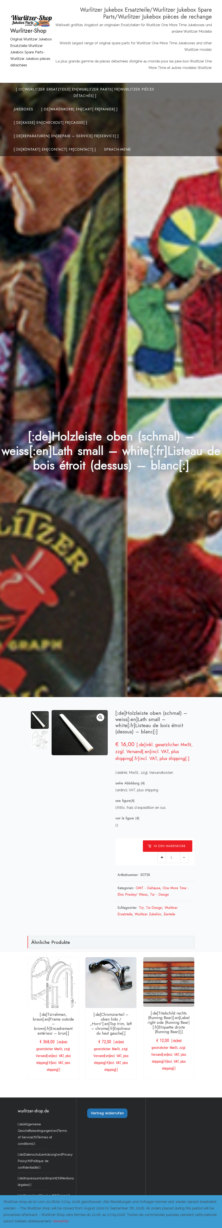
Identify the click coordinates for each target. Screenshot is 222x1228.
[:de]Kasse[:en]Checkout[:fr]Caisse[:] (50, 122)
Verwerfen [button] (60, 1221)
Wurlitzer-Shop (28, 31)
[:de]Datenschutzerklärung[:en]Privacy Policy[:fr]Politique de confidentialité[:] (45, 1161)
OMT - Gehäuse (148, 888)
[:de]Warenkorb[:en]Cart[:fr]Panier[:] (79, 109)
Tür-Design (154, 907)
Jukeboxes (23, 109)
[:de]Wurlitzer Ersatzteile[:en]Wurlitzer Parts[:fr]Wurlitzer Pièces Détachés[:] (85, 92)
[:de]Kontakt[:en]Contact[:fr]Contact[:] (55, 149)
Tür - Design (159, 894)
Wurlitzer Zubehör (148, 914)
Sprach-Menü (117, 149)
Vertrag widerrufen (107, 1113)
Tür (141, 907)
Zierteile (169, 914)
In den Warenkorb (170, 846)
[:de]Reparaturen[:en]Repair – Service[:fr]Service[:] (66, 136)
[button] (100, 717)
